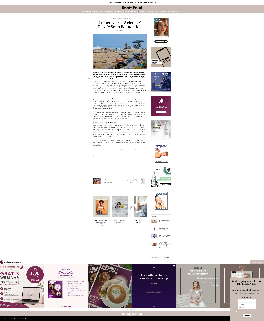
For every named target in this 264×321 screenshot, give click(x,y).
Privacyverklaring (20, 318)
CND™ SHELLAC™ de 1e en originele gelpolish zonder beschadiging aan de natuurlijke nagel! (165, 244)
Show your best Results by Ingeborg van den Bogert (164, 237)
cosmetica (106, 149)
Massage (112, 18)
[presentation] (96, 209)
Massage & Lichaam (97, 11)
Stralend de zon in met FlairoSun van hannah (164, 221)
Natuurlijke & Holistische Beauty (122, 18)
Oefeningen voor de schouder (120, 221)
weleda (134, 149)
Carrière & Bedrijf (108, 11)
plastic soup (128, 149)
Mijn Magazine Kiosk (173, 11)
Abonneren (10, 318)
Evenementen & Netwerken (146, 11)
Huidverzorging (87, 11)
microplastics (121, 149)
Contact (14, 318)
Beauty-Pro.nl (132, 7)
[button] (22, 286)
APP (25, 318)
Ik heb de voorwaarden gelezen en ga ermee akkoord (248, 311)
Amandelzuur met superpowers (163, 228)
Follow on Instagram (257, 262)
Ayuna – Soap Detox (101, 220)
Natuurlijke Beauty (119, 11)
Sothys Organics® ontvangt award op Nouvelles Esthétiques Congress (138, 223)
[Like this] (88, 78)
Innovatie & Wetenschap (131, 11)
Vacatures (5, 318)
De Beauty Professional (161, 11)
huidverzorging (113, 149)
